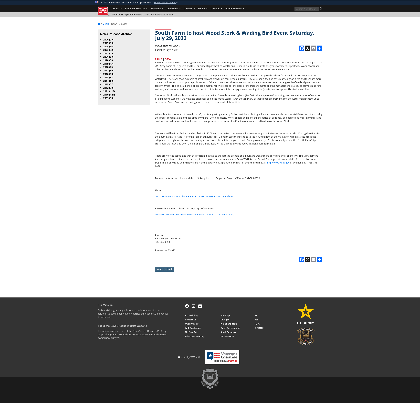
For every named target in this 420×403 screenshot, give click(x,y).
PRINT (158, 59)
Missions (156, 8)
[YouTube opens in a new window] (193, 306)
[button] (166, 2)
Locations (173, 8)
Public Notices (233, 8)
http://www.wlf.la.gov (278, 162)
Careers (188, 8)
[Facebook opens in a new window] (187, 306)
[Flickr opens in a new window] (200, 306)
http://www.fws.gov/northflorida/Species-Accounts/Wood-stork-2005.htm (194, 196)
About (116, 8)
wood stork (165, 269)
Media (202, 8)
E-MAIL (169, 59)
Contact (215, 8)
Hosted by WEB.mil (189, 357)
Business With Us (135, 8)
